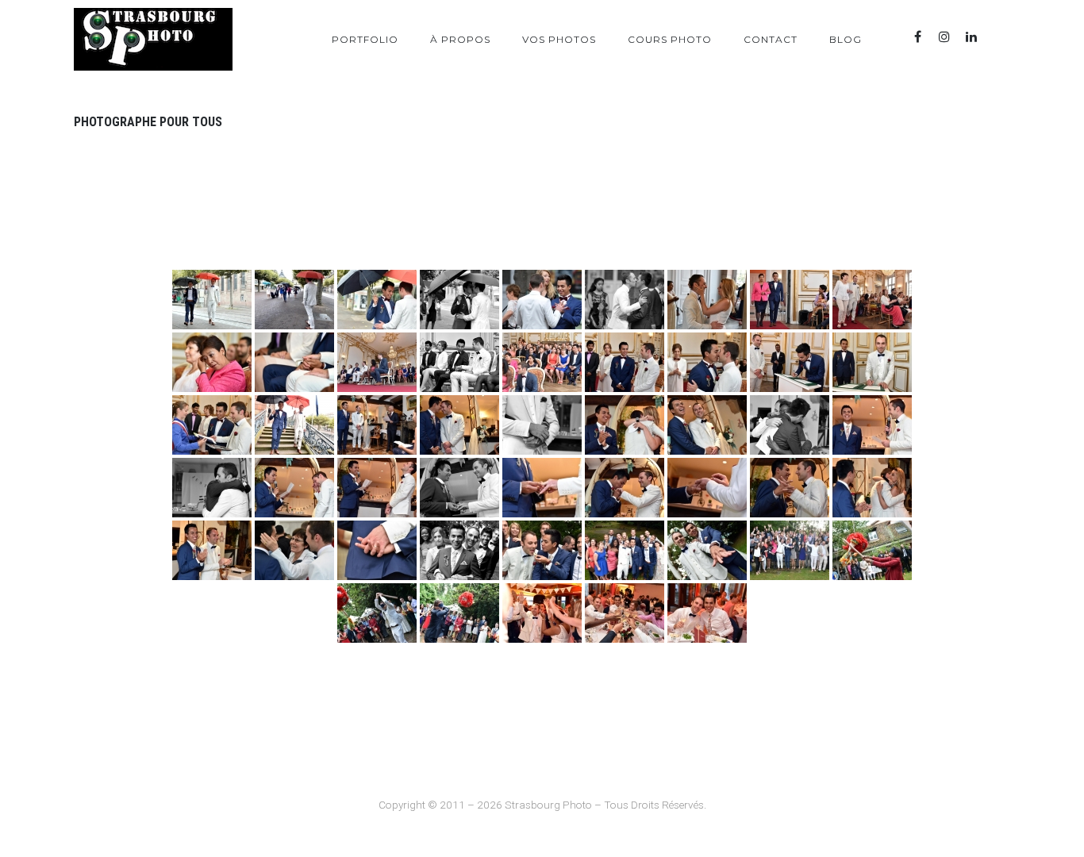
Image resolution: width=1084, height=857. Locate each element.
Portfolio (365, 39)
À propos (460, 39)
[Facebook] (917, 37)
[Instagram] (944, 37)
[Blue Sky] (998, 37)
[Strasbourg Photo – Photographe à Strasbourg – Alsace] (153, 39)
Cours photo (670, 39)
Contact (771, 39)
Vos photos (559, 39)
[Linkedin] (971, 37)
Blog (845, 39)
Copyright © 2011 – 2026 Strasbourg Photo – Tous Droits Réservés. (542, 804)
